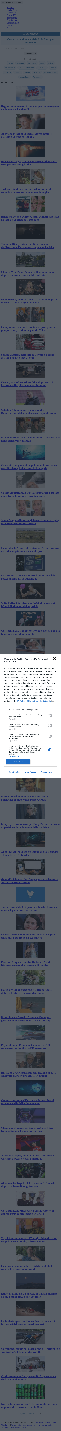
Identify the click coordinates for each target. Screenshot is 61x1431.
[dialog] (30, 715)
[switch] (50, 715)
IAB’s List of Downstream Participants (34, 701)
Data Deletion (14, 772)
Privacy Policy (46, 772)
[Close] (55, 659)
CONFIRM (18, 762)
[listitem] (30, 709)
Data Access (30, 772)
